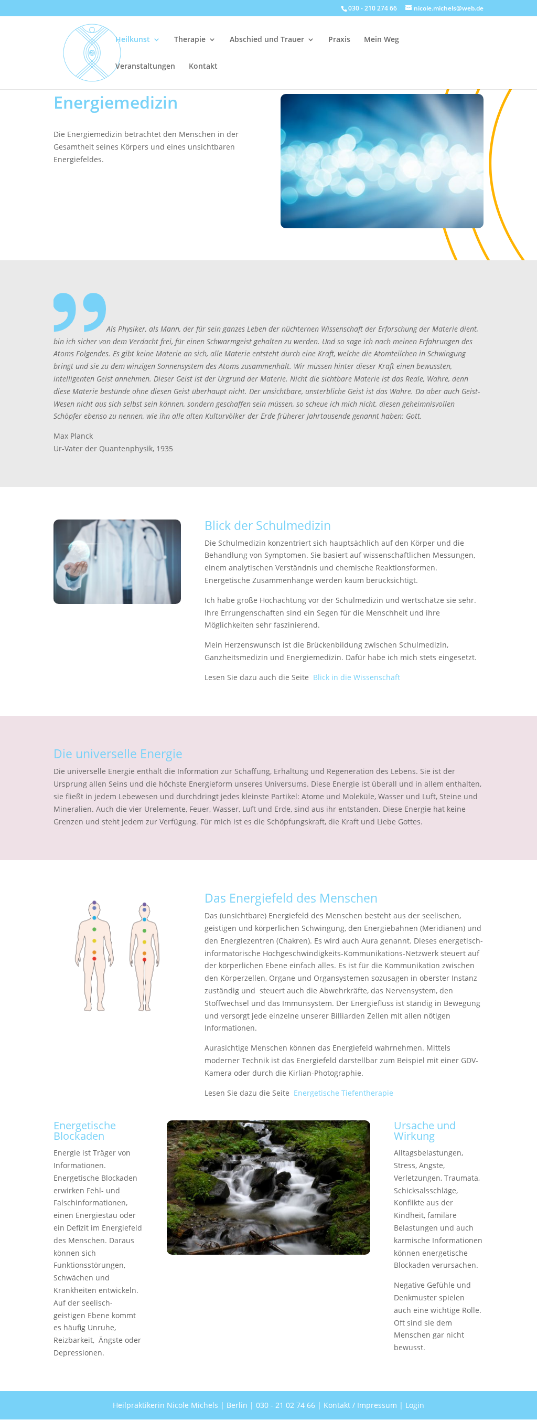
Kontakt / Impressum (360, 1405)
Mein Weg (381, 40)
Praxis (339, 40)
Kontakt (203, 66)
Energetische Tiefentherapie (343, 1093)
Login (414, 1405)
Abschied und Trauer (267, 40)
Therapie (190, 40)
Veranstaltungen (145, 66)
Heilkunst (132, 40)
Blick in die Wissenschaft (356, 677)
